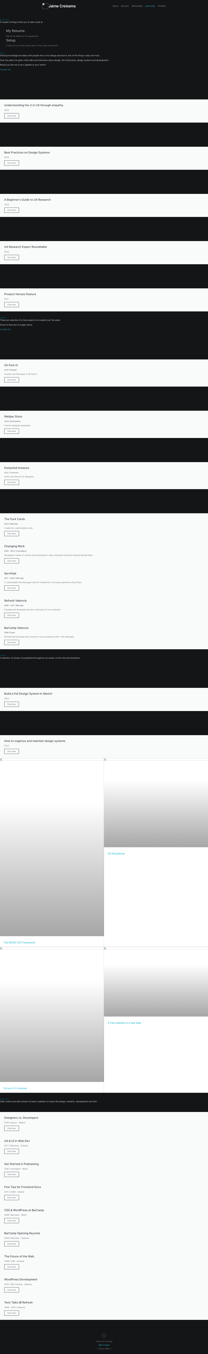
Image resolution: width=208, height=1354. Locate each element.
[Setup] (3, 40)
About (115, 6)
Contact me (5, 69)
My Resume (15, 31)
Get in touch (104, 1345)
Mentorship (137, 6)
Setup (10, 40)
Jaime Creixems (62, 6)
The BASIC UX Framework (19, 942)
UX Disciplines (116, 853)
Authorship (150, 6)
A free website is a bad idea (124, 1022)
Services (125, 6)
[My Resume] (3, 31)
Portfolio (162, 6)
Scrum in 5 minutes (15, 1088)
